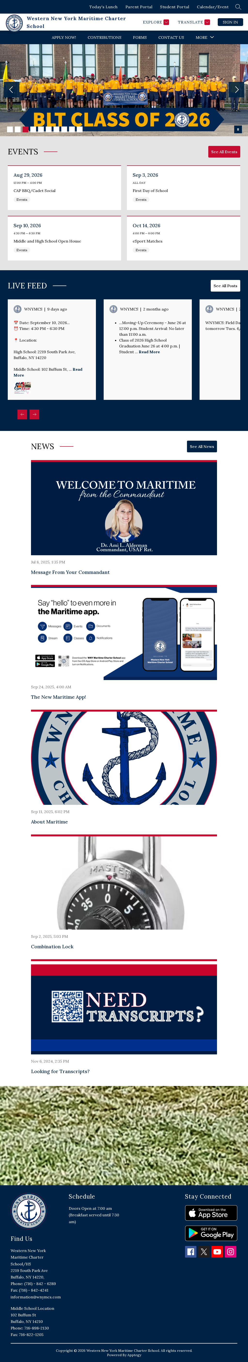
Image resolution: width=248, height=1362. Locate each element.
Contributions (104, 37)
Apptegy (134, 1355)
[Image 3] (25, 129)
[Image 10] (80, 129)
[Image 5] (41, 129)
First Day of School (151, 190)
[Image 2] (18, 129)
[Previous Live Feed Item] (22, 414)
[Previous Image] (11, 90)
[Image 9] (72, 129)
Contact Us (171, 37)
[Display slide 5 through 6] (204, 418)
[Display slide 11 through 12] (236, 418)
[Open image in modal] (22, 388)
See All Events (224, 151)
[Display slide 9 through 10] (225, 418)
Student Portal (174, 6)
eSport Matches (149, 241)
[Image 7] (56, 129)
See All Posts (225, 285)
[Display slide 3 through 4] (193, 418)
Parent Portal (139, 6)
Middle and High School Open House (48, 241)
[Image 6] (49, 129)
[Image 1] (10, 129)
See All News (202, 446)
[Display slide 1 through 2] (182, 418)
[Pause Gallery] (238, 129)
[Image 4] (33, 129)
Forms (140, 37)
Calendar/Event (213, 6)
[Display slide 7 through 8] (214, 418)
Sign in (230, 22)
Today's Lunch (103, 6)
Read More (149, 351)
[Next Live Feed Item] (34, 414)
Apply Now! (64, 37)
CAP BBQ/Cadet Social (36, 190)
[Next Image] (236, 90)
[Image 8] (64, 129)
